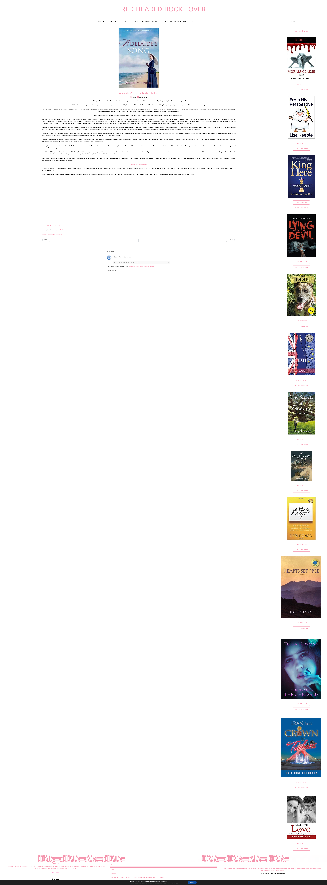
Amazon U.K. (54, 226)
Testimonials (113, 21)
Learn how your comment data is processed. (142, 266)
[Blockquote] (129, 262)
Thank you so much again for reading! (52, 234)
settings (175, 883)
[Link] (133, 262)
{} (135, 262)
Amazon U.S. (45, 226)
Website (68, 230)
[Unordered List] (126, 262)
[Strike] (121, 262)
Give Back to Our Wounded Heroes (146, 21)
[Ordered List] (124, 262)
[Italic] (117, 262)
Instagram (56, 230)
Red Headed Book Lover (163, 9)
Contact (195, 21)
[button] (220, 872)
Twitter (62, 230)
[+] (138, 262)
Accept (192, 882)
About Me (101, 21)
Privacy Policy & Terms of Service (175, 21)
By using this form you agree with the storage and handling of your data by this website (138, 877)
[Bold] (114, 262)
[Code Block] (131, 262)
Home (91, 21)
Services (126, 21)
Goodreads (62, 226)
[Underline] (119, 262)
